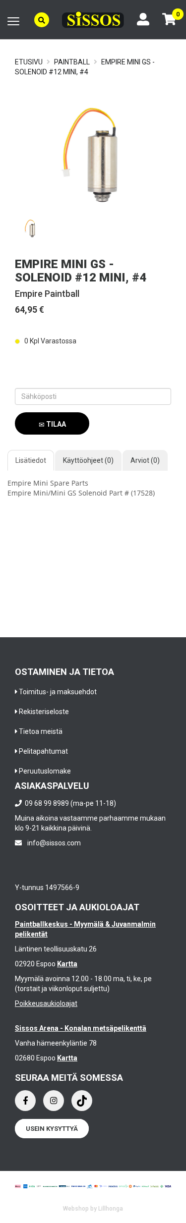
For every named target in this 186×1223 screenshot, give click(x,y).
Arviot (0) (145, 460)
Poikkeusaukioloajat (46, 1003)
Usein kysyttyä (52, 1128)
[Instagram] (53, 1100)
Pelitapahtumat (43, 751)
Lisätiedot (30, 460)
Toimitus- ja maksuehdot (58, 692)
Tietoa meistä (40, 731)
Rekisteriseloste (44, 712)
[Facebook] (25, 1100)
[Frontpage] (93, 19)
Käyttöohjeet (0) (88, 460)
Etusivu (29, 62)
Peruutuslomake (45, 771)
